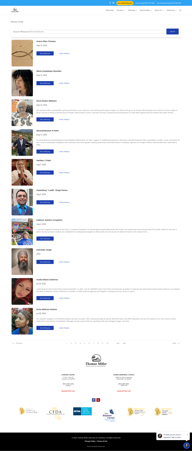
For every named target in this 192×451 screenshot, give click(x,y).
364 (124, 343)
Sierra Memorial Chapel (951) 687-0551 (169, 3)
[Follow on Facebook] (94, 400)
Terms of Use (102, 441)
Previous (19, 343)
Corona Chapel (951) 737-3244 (145, 3)
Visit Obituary (45, 53)
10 (107, 343)
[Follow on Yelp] (98, 400)
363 (118, 343)
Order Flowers (64, 53)
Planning (131, 10)
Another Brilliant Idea (99, 446)
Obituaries (110, 10)
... (112, 343)
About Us (158, 10)
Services (120, 10)
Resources (171, 10)
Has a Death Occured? (125, 3)
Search (172, 31)
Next (174, 343)
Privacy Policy (90, 441)
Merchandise (145, 10)
